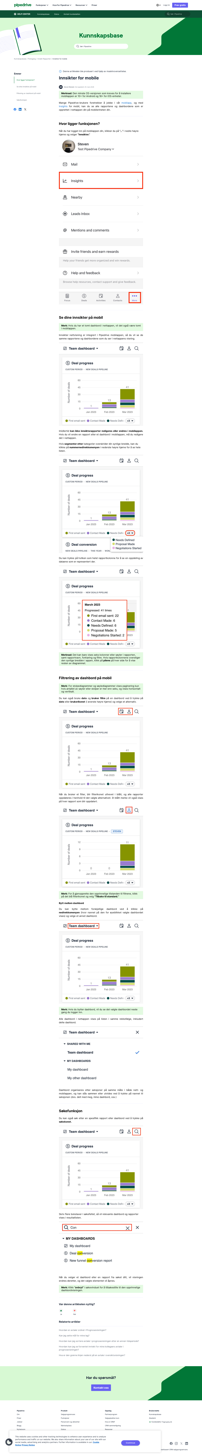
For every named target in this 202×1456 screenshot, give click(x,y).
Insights (63, 106)
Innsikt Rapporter (44, 59)
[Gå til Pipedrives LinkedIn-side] (186, 1443)
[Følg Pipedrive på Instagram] (176, 1444)
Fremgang (32, 59)
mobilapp (126, 102)
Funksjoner (41, 5)
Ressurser (80, 5)
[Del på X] (25, 109)
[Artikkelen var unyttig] (74, 1311)
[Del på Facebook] (15, 109)
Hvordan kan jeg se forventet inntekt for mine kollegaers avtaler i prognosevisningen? (91, 1348)
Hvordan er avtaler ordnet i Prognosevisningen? (82, 1330)
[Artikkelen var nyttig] (61, 1311)
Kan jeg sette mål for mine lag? (74, 1335)
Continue (130, 1443)
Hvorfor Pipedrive (61, 5)
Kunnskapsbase (20, 59)
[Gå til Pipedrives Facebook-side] (171, 1444)
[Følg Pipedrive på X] (181, 1444)
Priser (94, 5)
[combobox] (158, 5)
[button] (9, 1442)
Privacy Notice (28, 1445)
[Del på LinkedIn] (20, 109)
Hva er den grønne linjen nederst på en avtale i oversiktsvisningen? (92, 1355)
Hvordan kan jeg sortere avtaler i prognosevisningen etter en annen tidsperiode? (99, 1341)
